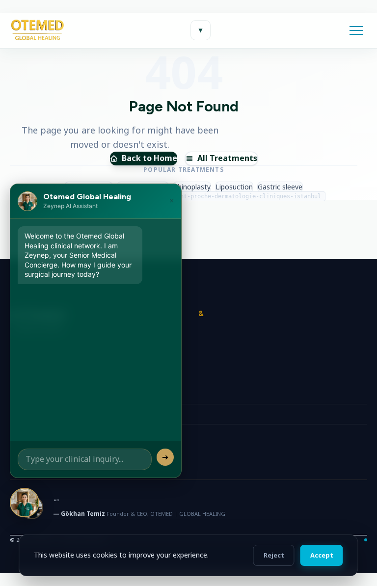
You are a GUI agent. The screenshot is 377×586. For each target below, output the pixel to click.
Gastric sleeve (280, 186)
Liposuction (234, 186)
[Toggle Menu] (356, 30)
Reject (274, 555)
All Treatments (227, 158)
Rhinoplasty (192, 186)
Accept (321, 555)
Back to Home (149, 158)
